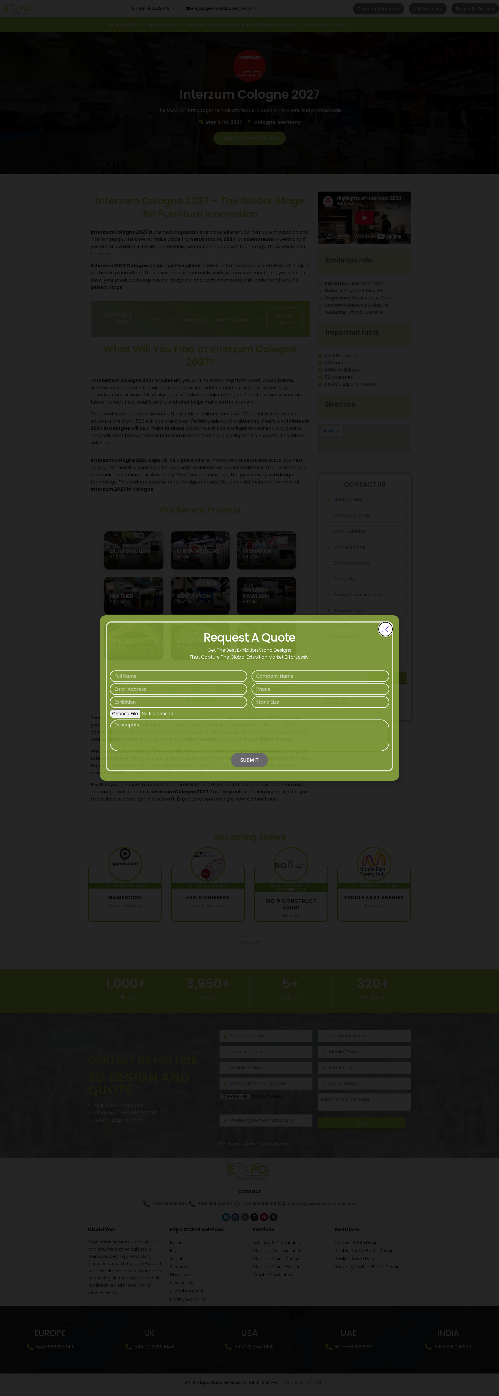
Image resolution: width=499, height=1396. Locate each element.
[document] (249, 698)
